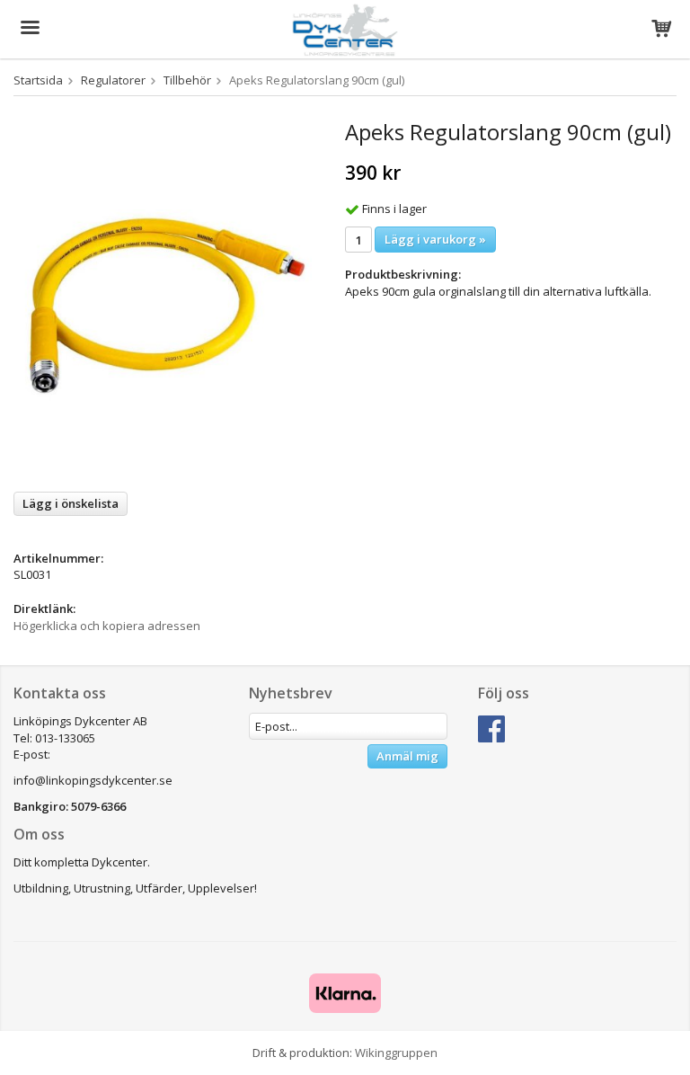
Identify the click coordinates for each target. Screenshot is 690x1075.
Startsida (38, 80)
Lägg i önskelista (70, 503)
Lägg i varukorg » (435, 239)
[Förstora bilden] (162, 298)
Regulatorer (113, 80)
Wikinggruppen (396, 1052)
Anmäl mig (407, 756)
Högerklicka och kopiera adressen (106, 625)
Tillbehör (187, 80)
